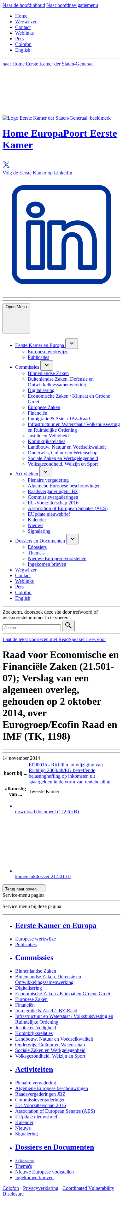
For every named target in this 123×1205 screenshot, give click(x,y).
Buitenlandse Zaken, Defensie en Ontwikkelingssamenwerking (48, 979)
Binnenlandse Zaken (35, 971)
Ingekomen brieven (34, 1177)
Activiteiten (34, 1069)
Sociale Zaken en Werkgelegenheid (50, 1050)
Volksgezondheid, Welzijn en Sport (50, 1056)
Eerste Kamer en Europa (56, 925)
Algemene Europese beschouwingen (51, 1088)
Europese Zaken (31, 999)
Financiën (25, 1005)
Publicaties (26, 944)
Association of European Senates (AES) (55, 1111)
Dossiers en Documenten (54, 1147)
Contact (23, 27)
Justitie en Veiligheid (35, 1027)
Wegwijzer (26, 21)
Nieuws (23, 1128)
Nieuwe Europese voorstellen (44, 1171)
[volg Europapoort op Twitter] (61, 165)
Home (21, 16)
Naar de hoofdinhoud (24, 5)
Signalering (26, 1133)
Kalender (24, 1122)
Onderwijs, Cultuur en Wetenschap (50, 1044)
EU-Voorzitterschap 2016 (40, 1105)
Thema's (23, 1166)
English (22, 50)
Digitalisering (28, 988)
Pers (19, 38)
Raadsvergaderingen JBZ (40, 1094)
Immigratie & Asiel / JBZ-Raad (46, 1010)
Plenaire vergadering (35, 1082)
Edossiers (24, 1160)
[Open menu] (71, 343)
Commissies (34, 957)
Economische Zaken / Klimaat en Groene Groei (62, 993)
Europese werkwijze (35, 938)
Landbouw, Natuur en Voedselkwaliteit (54, 1039)
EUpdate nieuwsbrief (36, 1116)
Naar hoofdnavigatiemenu (72, 5)
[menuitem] (40, 345)
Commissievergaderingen (40, 1099)
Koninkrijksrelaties (34, 1033)
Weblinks (24, 33)
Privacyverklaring (40, 1188)
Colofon (23, 44)
